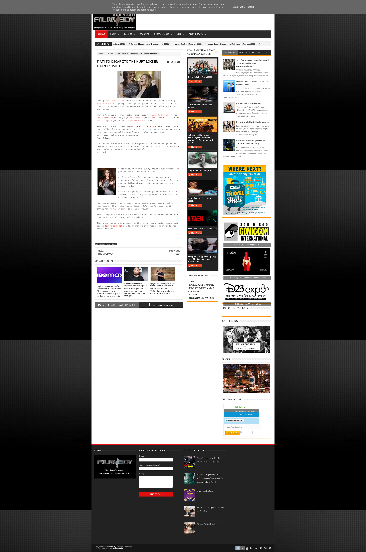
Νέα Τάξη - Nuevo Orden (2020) (202, 228)
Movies (113, 34)
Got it (251, 7)
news (108, 244)
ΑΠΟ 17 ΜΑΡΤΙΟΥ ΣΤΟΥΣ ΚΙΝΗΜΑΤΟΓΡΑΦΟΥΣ (201, 52)
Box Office (144, 34)
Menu (179, 34)
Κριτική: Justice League (206, 524)
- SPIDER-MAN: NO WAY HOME (201, 298)
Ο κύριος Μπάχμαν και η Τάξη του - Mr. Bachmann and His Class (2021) (202, 259)
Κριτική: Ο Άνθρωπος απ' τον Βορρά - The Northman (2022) (254, 44)
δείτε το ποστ (113, 226)
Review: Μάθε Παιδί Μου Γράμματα (252, 122)
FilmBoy (112, 547)
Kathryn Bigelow (100, 244)
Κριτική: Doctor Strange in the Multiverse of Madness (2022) (200, 44)
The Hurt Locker (143, 126)
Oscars (110, 53)
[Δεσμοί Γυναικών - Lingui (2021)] (202, 182)
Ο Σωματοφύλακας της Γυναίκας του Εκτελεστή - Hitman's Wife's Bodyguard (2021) (200, 139)
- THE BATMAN (194, 281)
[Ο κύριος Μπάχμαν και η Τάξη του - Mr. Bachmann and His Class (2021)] (202, 241)
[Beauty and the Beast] (246, 392)
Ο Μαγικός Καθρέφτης (206, 491)
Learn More (239, 7)
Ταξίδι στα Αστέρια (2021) (200, 170)
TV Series (128, 34)
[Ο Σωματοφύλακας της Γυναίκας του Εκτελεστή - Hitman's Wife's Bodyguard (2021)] (202, 119)
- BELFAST (192, 294)
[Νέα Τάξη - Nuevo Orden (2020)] (202, 213)
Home (102, 34)
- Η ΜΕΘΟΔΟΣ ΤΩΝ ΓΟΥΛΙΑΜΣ (201, 285)
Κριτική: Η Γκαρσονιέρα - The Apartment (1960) (119, 44)
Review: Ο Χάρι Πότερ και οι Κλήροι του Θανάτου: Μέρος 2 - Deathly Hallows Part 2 (210, 478)
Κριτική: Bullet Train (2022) (248, 103)
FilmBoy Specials (161, 34)
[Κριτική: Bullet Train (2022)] (202, 61)
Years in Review (196, 34)
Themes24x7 (117, 549)
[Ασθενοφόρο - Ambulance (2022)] (202, 89)
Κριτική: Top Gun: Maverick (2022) (157, 44)
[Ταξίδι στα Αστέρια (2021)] (202, 155)
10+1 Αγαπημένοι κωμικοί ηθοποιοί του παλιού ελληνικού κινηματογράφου (252, 63)
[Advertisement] (219, 19)
